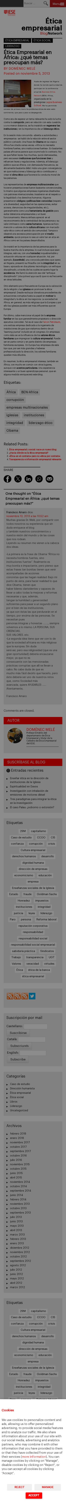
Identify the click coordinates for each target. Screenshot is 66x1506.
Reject (19, 1487)
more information (34, 1456)
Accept (33, 1495)
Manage (48, 1487)
